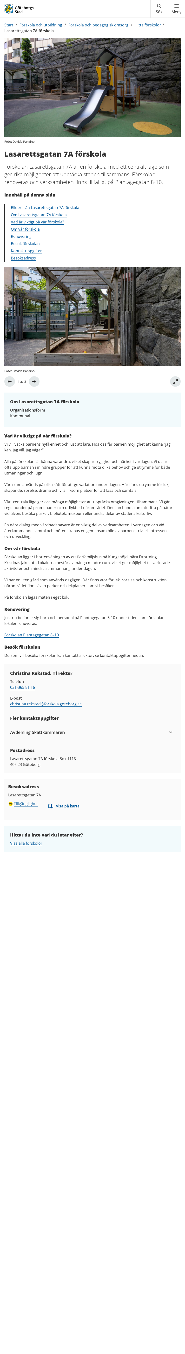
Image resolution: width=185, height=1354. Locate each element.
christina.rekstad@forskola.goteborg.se (46, 704)
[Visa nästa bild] (34, 381)
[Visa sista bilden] (9, 381)
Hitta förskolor (148, 25)
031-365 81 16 (22, 687)
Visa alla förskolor (26, 843)
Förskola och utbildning (41, 25)
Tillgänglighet (26, 803)
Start (8, 25)
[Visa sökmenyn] (159, 9)
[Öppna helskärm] (175, 381)
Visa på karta (67, 806)
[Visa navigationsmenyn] (176, 9)
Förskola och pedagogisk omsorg (98, 25)
